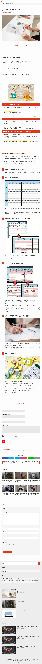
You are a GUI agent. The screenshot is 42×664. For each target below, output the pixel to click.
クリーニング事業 (32, 659)
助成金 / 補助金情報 (25, 580)
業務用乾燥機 (4, 582)
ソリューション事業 (15, 660)
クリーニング (30, 578)
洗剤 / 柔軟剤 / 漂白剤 (21, 582)
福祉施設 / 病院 (4, 452)
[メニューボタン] (40, 1)
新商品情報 (36, 580)
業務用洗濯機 (10, 582)
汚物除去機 (15, 582)
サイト (4, 535)
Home (5, 659)
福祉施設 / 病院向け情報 (6, 12)
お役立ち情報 (22, 450)
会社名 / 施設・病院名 (6, 414)
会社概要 (20, 660)
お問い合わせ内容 (5, 425)
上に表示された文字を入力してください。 (10, 544)
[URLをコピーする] (37, 458)
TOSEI (4, 450)
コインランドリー (36, 578)
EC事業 (37, 659)
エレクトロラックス (16, 450)
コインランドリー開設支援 (23, 659)
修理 (19, 580)
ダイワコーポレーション (28, 450)
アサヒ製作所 (11, 450)
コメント (5, 512)
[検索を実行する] (39, 563)
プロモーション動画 (14, 580)
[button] (5, 458)
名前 (3, 408)
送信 (3, 441)
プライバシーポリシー (26, 660)
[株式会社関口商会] (2, 1)
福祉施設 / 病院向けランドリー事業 (12, 659)
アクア (7, 450)
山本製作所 (34, 450)
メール (3, 419)
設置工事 (34, 582)
